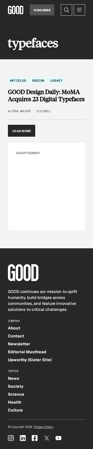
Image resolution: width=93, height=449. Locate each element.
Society (15, 386)
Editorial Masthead (27, 351)
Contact (16, 336)
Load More (21, 131)
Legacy (56, 81)
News (13, 378)
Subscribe (42, 10)
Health (14, 402)
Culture (15, 410)
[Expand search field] (66, 10)
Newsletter (19, 344)
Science (16, 394)
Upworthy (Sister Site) (30, 359)
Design (38, 81)
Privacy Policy (43, 427)
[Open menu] (79, 10)
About (14, 328)
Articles (18, 81)
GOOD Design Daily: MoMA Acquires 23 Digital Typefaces (46, 95)
